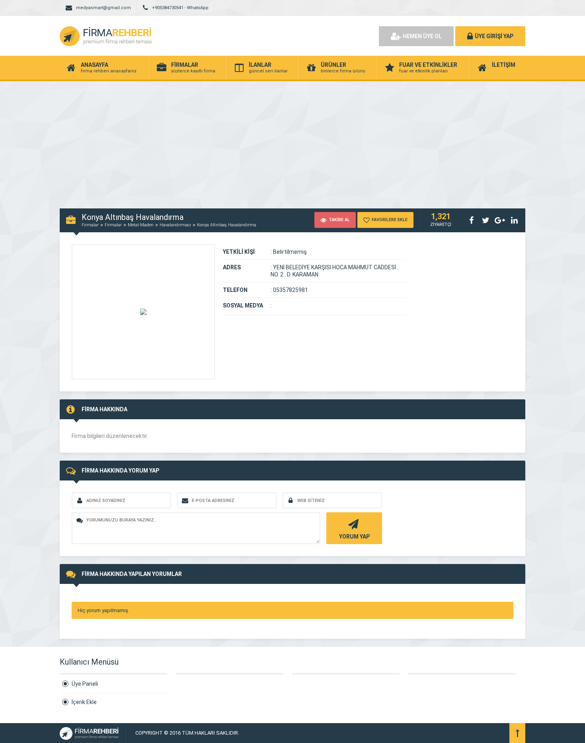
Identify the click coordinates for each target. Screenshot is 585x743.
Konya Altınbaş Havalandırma (226, 225)
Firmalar (90, 225)
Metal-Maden (141, 225)
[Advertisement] (292, 140)
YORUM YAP (354, 536)
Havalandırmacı (175, 225)
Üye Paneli (85, 684)
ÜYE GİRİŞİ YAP (494, 36)
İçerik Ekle (84, 702)
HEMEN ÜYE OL (422, 36)
